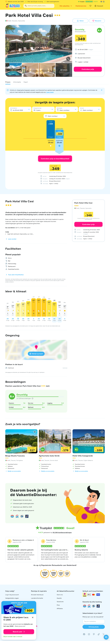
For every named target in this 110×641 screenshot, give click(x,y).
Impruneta (21, 21)
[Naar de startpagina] (13, 6)
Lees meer (50, 92)
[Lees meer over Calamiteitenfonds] (94, 606)
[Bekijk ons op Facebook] (84, 634)
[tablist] (55, 82)
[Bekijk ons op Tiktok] (98, 634)
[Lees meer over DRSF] (27, 516)
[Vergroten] (68, 59)
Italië (9, 21)
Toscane (14, 21)
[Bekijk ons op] (89, 634)
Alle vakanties (64, 6)
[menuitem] (88, 49)
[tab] (7, 82)
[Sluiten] (33, 617)
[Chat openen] (106, 637)
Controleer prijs (88, 69)
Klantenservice (81, 6)
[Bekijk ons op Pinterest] (94, 634)
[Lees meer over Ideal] (22, 516)
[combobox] (38, 6)
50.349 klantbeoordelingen (62, 532)
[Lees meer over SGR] (104, 2)
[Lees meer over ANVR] (101, 2)
